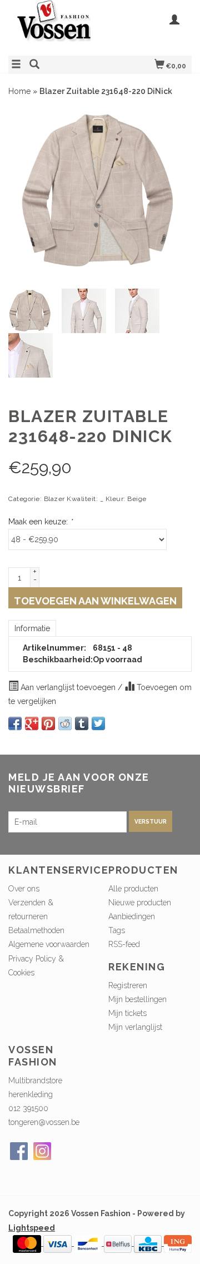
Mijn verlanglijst (135, 1027)
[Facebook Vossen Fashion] (19, 1151)
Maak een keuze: (40, 521)
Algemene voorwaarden (48, 944)
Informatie (32, 628)
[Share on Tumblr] (81, 723)
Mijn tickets (127, 1013)
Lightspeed (31, 1227)
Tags (116, 930)
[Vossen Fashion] (54, 26)
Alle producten (133, 888)
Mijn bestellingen (137, 999)
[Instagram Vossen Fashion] (42, 1151)
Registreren (127, 985)
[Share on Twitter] (98, 723)
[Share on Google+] (31, 723)
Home (19, 91)
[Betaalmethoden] (28, 1242)
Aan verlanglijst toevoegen (68, 687)
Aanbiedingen (131, 916)
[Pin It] (48, 723)
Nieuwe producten (139, 902)
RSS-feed (124, 944)
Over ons (23, 888)
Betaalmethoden (36, 930)
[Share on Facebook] (15, 723)
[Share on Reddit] (65, 723)
